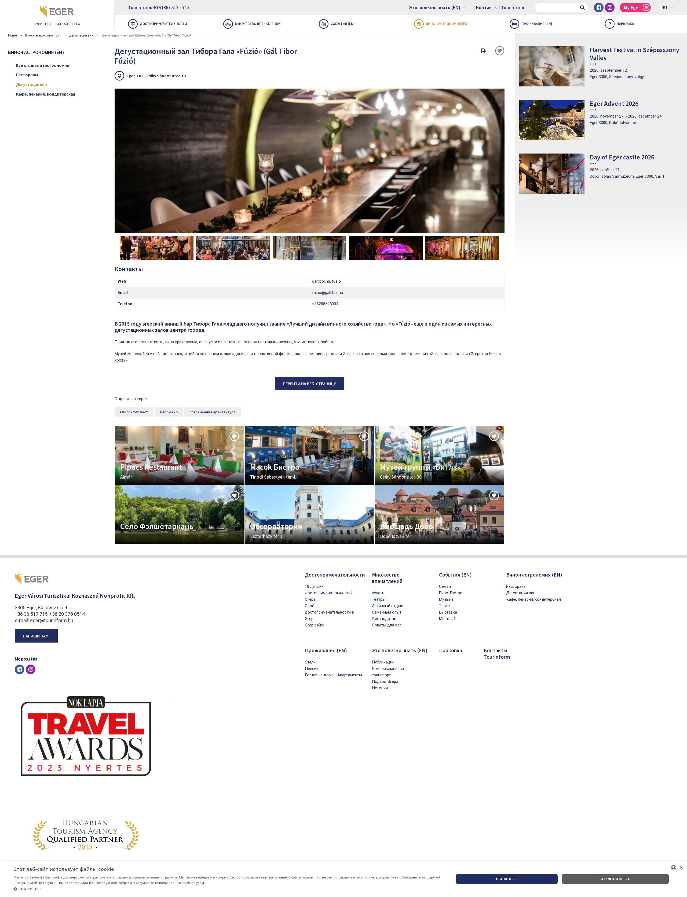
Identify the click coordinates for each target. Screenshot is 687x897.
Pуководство (384, 618)
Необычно (169, 412)
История (380, 687)
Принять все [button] (506, 879)
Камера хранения (388, 668)
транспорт (381, 675)
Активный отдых (387, 605)
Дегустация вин (81, 35)
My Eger (632, 7)
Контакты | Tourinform (500, 7)
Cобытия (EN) (343, 23)
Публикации (383, 662)
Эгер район (315, 625)
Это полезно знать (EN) (435, 7)
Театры (378, 599)
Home (12, 35)
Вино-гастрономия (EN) (447, 23)
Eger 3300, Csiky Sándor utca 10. (157, 75)
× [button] (681, 868)
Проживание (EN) (536, 23)
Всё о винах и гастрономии (42, 65)
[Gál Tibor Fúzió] (310, 161)
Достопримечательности (163, 23)
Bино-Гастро (450, 592)
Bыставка (448, 612)
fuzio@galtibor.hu (327, 292)
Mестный (447, 618)
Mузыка (446, 599)
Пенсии (312, 668)
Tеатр (444, 605)
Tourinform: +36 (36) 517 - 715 (158, 7)
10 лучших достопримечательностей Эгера (329, 593)
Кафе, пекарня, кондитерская (45, 94)
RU (664, 7)
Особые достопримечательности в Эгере (329, 612)
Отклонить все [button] (615, 879)
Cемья (445, 586)
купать (378, 592)
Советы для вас (387, 625)
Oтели (310, 662)
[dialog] (343, 879)
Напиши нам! (36, 636)
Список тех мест (134, 412)
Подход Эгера (385, 681)
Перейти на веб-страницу (309, 383)
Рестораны (27, 74)
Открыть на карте (131, 398)
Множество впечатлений (258, 23)
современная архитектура (212, 412)
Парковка (621, 24)
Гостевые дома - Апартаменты (333, 675)
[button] (227, 889)
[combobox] (673, 867)
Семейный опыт (386, 612)
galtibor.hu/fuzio (326, 281)
